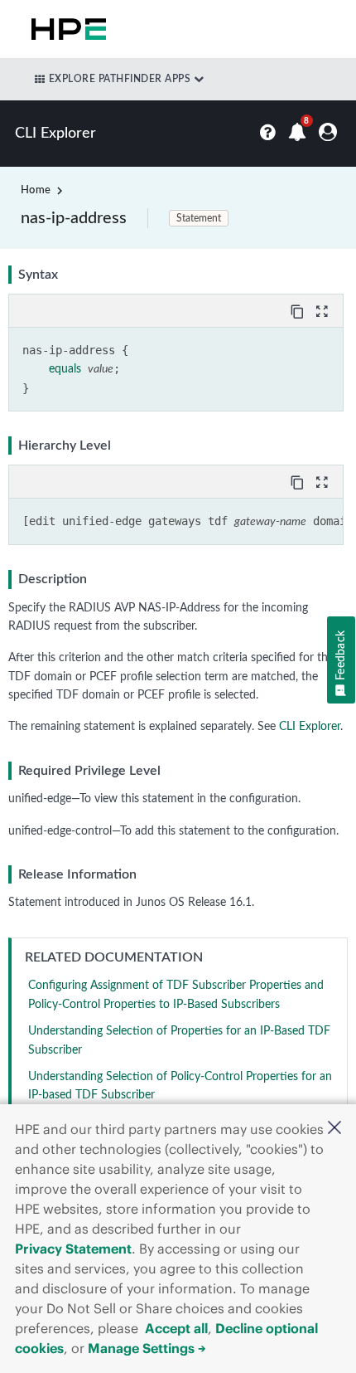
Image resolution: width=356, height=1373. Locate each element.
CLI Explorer (309, 727)
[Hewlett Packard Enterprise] (65, 29)
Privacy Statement (73, 1248)
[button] (334, 1129)
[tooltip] (299, 310)
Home (36, 190)
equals (65, 369)
